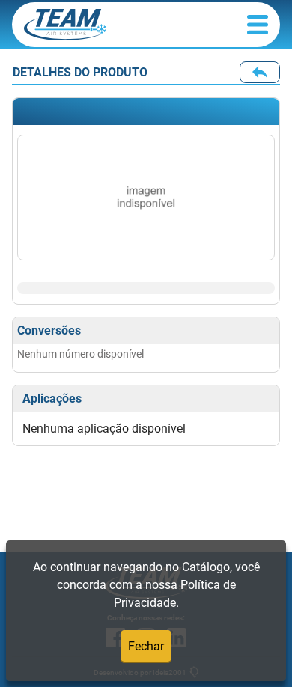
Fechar (146, 646)
